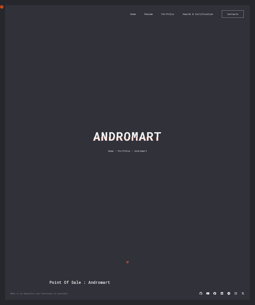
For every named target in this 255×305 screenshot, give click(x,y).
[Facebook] (214, 293)
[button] (127, 262)
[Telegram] (229, 293)
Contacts (232, 14)
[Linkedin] (222, 293)
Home (133, 14)
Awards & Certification (198, 14)
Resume (148, 14)
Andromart (140, 150)
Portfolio (168, 14)
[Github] (201, 293)
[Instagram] (235, 293)
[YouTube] (208, 293)
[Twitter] (243, 293)
